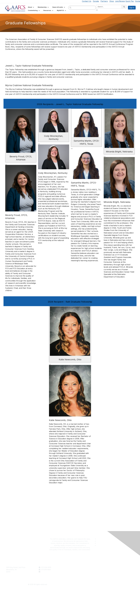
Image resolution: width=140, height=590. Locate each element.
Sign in (131, 8)
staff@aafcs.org (47, 572)
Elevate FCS (75, 572)
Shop (111, 1)
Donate (96, 1)
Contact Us (86, 1)
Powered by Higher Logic (102, 584)
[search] (70, 7)
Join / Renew (75, 567)
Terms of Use (108, 567)
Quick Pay (129, 1)
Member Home (76, 576)
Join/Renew (120, 1)
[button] (31, 7)
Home (137, 1)
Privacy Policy (108, 569)
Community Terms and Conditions (115, 572)
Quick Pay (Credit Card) (79, 574)
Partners (104, 1)
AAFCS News (75, 569)
